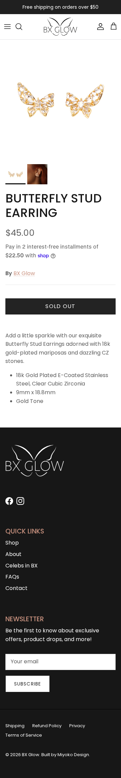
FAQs (12, 577)
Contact (16, 588)
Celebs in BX (21, 565)
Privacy (77, 726)
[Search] (22, 26)
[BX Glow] (60, 26)
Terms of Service (23, 735)
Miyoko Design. (73, 754)
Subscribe (27, 683)
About (13, 554)
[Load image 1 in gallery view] (60, 100)
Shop (12, 543)
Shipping (15, 726)
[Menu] (7, 26)
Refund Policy (47, 726)
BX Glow (24, 273)
